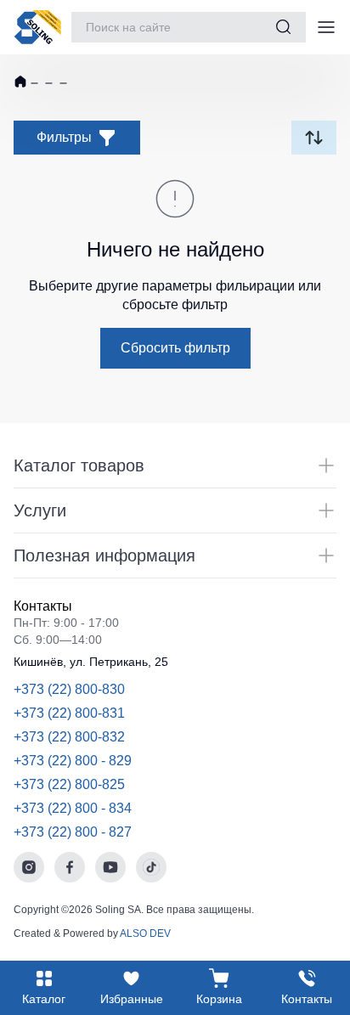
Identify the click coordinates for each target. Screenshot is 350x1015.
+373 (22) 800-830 (69, 689)
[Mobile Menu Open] (326, 27)
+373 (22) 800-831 (69, 713)
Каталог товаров (79, 465)
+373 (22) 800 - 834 (73, 808)
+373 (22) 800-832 (69, 737)
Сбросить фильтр (175, 348)
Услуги (40, 510)
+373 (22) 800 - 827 (73, 832)
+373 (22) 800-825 (69, 784)
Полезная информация (104, 555)
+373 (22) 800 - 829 (73, 760)
